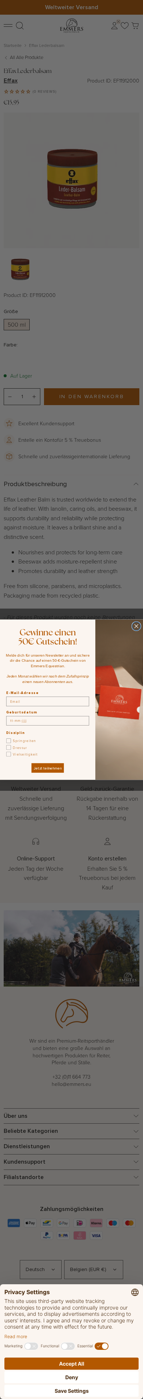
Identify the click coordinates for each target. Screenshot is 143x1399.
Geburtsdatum (21, 712)
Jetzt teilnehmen (47, 767)
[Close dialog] (136, 626)
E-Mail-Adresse (22, 692)
